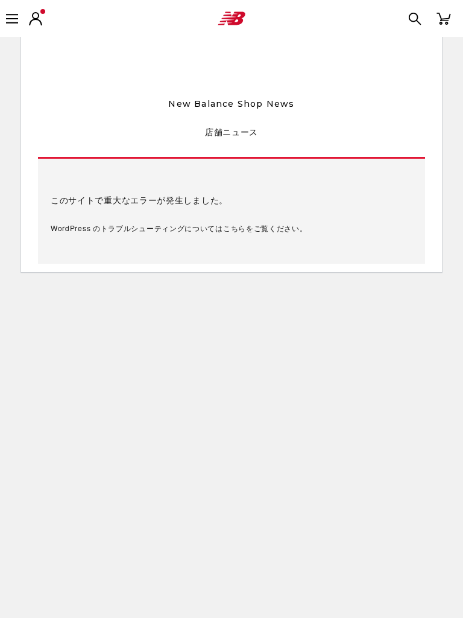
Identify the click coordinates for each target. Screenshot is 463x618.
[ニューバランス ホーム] (231, 18)
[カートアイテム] (443, 18)
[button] (35, 18)
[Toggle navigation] (12, 19)
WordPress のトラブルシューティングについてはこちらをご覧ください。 (179, 228)
